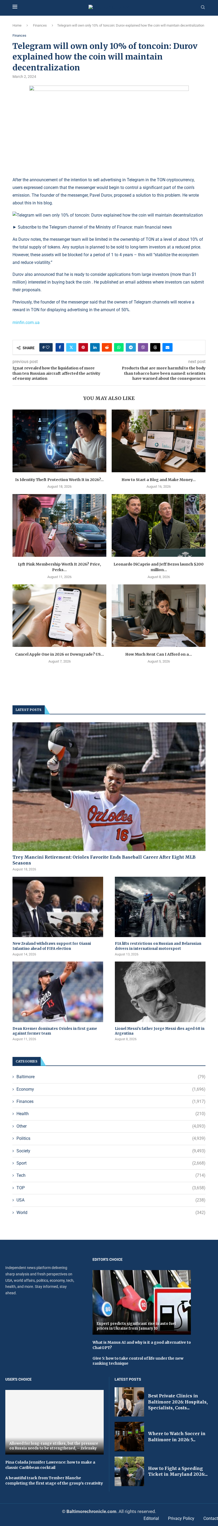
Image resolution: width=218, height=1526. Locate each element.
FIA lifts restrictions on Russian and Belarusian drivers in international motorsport (158, 946)
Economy (111, 1089)
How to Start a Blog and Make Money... (158, 479)
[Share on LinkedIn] (95, 347)
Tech (111, 1175)
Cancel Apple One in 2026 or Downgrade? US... (59, 654)
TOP (111, 1187)
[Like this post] (47, 347)
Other (111, 1126)
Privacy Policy (181, 1518)
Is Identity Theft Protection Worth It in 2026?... (59, 479)
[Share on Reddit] (107, 347)
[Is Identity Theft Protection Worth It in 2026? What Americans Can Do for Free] (59, 441)
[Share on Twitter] (71, 347)
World (111, 1212)
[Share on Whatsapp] (119, 347)
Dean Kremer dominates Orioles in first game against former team (54, 1031)
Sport (111, 1163)
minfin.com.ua (26, 322)
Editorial (151, 1518)
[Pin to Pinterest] (83, 347)
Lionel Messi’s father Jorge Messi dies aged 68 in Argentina (159, 1031)
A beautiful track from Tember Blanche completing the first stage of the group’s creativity (54, 1481)
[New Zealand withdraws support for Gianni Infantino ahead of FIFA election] (57, 907)
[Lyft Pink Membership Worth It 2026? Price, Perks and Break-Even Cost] (59, 525)
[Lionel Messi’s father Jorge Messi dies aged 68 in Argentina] (160, 992)
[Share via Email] (167, 347)
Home (17, 25)
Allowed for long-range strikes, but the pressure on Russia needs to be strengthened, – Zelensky (53, 1446)
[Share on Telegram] (131, 347)
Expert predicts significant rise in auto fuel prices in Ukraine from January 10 (136, 1326)
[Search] (203, 7)
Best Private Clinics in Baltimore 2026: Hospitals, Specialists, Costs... (178, 1401)
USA (111, 1200)
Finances (40, 25)
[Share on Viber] (143, 347)
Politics (111, 1138)
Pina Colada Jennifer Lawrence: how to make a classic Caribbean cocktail (50, 1465)
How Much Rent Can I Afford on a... (158, 654)
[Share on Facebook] (60, 347)
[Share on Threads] (155, 347)
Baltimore (111, 1076)
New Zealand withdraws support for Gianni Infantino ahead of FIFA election (51, 946)
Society (111, 1150)
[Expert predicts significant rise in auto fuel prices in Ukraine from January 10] (142, 1302)
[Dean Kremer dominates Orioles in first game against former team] (57, 992)
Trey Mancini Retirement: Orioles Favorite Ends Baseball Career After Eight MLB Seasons (104, 860)
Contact (210, 1518)
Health (111, 1113)
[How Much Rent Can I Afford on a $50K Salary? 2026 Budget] (159, 615)
